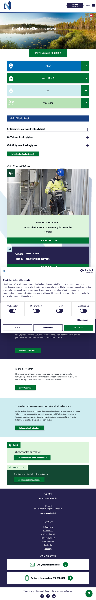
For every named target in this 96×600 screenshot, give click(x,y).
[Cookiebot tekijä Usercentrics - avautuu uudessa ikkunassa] (82, 271)
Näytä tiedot (82, 320)
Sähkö (15, 445)
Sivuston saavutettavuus (62, 591)
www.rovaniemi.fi (48, 513)
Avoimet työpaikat (48, 534)
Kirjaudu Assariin (75, 6)
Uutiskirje (47, 548)
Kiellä (17, 327)
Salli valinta (48, 327)
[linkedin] (54, 596)
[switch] (36, 311)
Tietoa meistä (48, 527)
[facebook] (42, 596)
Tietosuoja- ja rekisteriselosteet (36, 591)
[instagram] (48, 596)
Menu (88, 5)
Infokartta (48, 545)
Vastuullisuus (19, 467)
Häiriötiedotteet (48, 541)
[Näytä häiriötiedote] (91, 15)
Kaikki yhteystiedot (48, 538)
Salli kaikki (78, 327)
